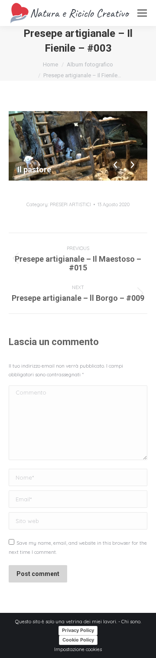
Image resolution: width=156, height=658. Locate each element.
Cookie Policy (78, 640)
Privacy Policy (78, 630)
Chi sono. (131, 622)
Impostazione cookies (78, 649)
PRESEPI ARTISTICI (70, 204)
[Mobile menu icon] (142, 13)
